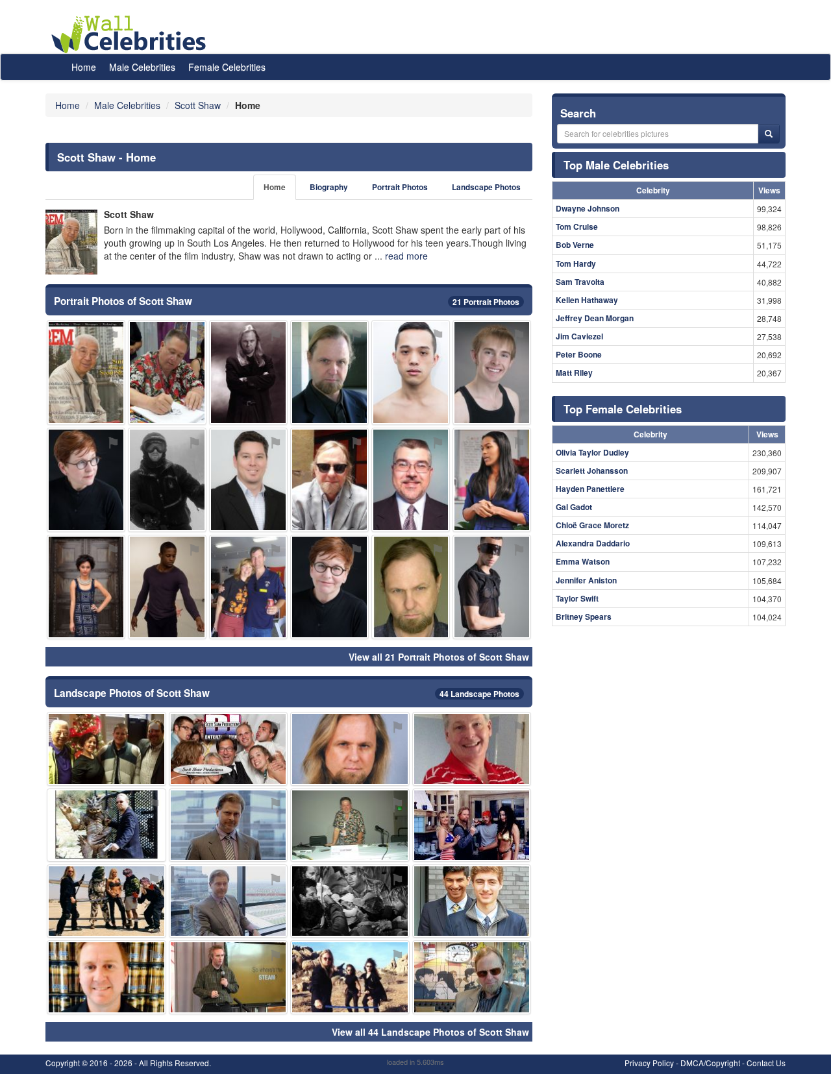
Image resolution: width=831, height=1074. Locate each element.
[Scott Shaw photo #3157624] (329, 587)
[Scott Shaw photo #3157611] (472, 977)
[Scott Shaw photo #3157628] (472, 901)
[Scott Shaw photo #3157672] (410, 372)
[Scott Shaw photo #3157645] (472, 825)
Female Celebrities (227, 66)
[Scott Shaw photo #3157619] (228, 901)
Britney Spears (584, 616)
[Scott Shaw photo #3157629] (106, 825)
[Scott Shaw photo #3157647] (228, 977)
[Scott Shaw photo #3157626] (86, 480)
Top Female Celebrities (623, 409)
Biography (329, 187)
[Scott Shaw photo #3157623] (329, 372)
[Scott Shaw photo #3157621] (472, 748)
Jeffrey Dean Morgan (595, 318)
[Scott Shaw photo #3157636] (492, 372)
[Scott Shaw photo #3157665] (106, 901)
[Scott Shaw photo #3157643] (86, 587)
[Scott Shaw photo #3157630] (228, 748)
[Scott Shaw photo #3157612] (167, 372)
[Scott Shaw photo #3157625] (350, 901)
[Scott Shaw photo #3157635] (492, 480)
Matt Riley (574, 372)
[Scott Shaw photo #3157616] (86, 372)
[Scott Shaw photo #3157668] (350, 977)
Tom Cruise (577, 226)
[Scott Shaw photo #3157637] (350, 825)
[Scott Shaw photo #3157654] (167, 480)
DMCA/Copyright (710, 1062)
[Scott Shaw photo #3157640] (492, 587)
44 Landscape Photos (479, 694)
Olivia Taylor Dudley (592, 452)
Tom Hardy (576, 263)
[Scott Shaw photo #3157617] (228, 825)
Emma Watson (583, 561)
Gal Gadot (574, 507)
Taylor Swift (577, 598)
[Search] (769, 133)
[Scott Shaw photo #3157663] (248, 587)
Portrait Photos (400, 187)
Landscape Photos (486, 187)
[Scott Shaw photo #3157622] (248, 372)
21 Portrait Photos (486, 302)
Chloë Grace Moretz (592, 525)
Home (83, 66)
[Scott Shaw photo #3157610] (350, 748)
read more (406, 255)
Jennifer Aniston (586, 580)
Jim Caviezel (579, 336)
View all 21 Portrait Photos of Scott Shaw (439, 656)
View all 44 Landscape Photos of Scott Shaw (430, 1031)
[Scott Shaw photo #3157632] (410, 587)
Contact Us (766, 1062)
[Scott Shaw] (71, 242)
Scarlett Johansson (592, 470)
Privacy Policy (649, 1062)
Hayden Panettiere (590, 488)
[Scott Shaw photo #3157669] (248, 480)
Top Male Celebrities (616, 165)
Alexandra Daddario (593, 543)
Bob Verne (575, 244)
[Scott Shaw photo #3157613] (329, 480)
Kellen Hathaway (587, 300)
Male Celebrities (142, 66)
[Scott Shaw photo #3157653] (167, 587)
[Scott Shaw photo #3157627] (106, 748)
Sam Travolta (580, 281)
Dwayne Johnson (587, 208)
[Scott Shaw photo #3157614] (410, 480)
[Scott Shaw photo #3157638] (106, 977)
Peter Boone (579, 354)
